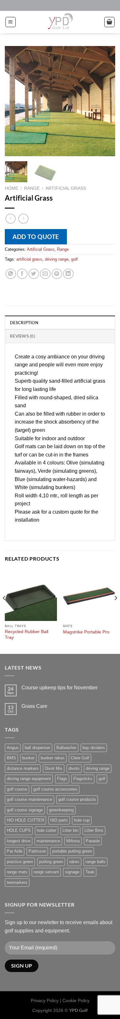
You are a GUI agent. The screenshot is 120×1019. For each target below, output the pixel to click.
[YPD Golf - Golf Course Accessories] (60, 22)
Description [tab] (24, 322)
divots (74, 768)
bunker (28, 757)
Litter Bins (93, 830)
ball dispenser (37, 747)
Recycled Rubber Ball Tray (26, 634)
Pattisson (37, 851)
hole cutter (46, 830)
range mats (17, 872)
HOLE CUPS (19, 830)
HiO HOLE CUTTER (25, 820)
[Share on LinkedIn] (68, 274)
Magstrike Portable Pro (86, 632)
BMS (11, 757)
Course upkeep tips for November (59, 687)
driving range (56, 259)
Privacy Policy (45, 1000)
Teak (89, 872)
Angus (13, 747)
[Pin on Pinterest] (57, 274)
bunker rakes (53, 757)
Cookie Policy (76, 1000)
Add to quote (35, 236)
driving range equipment (29, 778)
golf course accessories (55, 789)
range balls (95, 861)
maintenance (48, 841)
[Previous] (15, 101)
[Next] (105, 101)
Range (32, 188)
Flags (62, 778)
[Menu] (10, 22)
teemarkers (17, 882)
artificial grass (29, 259)
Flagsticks (82, 778)
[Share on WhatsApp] (10, 274)
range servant (46, 872)
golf (74, 259)
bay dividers (94, 747)
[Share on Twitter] (33, 274)
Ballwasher (66, 747)
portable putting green (72, 851)
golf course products (77, 799)
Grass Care (34, 706)
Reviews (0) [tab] (22, 336)
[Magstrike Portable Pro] (89, 595)
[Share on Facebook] (22, 274)
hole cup (82, 820)
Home (11, 188)
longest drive (18, 841)
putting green (51, 861)
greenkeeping (61, 810)
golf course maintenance (29, 799)
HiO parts (59, 820)
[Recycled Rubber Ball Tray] (31, 595)
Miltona (73, 841)
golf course (17, 789)
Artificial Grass (65, 188)
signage (72, 872)
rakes (74, 861)
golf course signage (25, 810)
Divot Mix (53, 768)
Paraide (93, 841)
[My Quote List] (109, 22)
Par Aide (14, 851)
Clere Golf (80, 757)
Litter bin (70, 830)
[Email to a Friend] (45, 274)
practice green (20, 861)
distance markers (23, 768)
